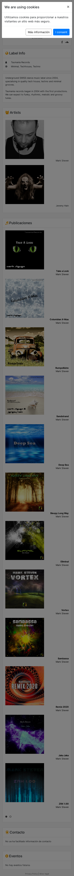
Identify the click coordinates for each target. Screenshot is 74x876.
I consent (61, 32)
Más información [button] (39, 32)
